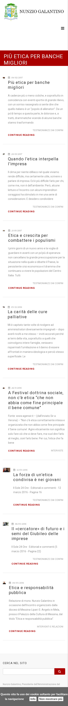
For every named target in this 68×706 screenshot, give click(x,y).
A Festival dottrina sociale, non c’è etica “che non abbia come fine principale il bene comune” (35, 400)
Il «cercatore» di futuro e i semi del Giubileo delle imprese (38, 533)
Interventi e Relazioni (50, 626)
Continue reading (21, 135)
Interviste (57, 450)
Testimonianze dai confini (48, 130)
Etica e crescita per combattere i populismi (32, 238)
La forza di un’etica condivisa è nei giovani (37, 477)
